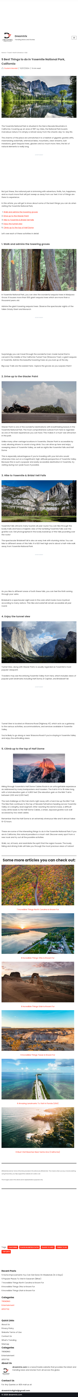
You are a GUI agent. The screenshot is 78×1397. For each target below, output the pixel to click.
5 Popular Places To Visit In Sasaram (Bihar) (21, 1278)
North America (18, 53)
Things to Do (62, 1247)
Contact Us (7, 1336)
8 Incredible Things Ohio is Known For (38, 958)
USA (26, 53)
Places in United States (29, 1247)
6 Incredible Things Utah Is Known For (38, 1006)
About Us (6, 1324)
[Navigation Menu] (74, 37)
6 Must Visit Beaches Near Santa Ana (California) (38, 1152)
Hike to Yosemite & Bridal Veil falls (19, 220)
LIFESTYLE (5, 1309)
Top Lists (6, 1252)
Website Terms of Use (12, 1332)
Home (4, 53)
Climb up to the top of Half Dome (19, 227)
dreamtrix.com (19, 1367)
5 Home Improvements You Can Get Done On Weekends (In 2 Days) (32, 1275)
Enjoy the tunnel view (13, 223)
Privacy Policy (8, 1328)
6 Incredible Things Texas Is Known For (38, 1055)
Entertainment (8, 1305)
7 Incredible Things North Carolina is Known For (38, 909)
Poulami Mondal (11, 68)
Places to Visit (48, 1247)
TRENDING (6, 1301)
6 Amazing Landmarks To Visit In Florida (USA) (38, 1103)
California (13, 1247)
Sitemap (5, 1344)
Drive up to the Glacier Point (16, 216)
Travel (9, 53)
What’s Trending (9, 1340)
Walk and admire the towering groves (21, 212)
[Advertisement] (39, 15)
